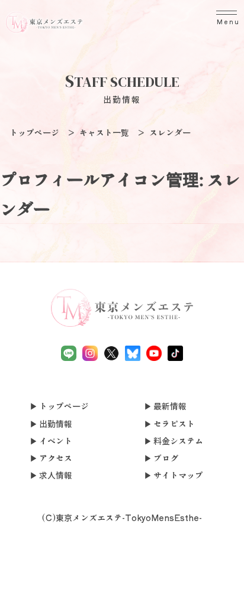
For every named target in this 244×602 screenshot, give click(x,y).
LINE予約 (73, 587)
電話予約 (24, 580)
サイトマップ (178, 475)
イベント (55, 441)
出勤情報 (55, 423)
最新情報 (170, 406)
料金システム (178, 441)
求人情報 (55, 475)
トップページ (64, 406)
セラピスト (174, 423)
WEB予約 (171, 580)
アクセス (55, 458)
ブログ (165, 458)
